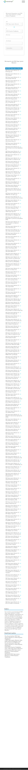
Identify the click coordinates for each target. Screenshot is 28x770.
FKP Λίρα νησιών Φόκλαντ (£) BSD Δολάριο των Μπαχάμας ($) (13, 214)
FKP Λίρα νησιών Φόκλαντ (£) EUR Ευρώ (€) (13, 71)
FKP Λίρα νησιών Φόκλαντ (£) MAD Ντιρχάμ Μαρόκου (13, 450)
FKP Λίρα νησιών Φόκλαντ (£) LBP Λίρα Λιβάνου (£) (13, 251)
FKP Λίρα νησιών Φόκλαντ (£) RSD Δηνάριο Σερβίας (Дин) (13, 105)
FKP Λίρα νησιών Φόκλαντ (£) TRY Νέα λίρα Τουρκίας (13, 132)
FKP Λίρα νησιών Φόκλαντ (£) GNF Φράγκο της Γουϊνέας (13, 530)
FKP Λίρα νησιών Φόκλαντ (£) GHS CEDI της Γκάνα (13, 526)
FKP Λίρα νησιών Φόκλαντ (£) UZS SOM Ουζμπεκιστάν (13, 592)
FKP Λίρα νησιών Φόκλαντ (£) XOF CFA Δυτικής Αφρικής (13, 186)
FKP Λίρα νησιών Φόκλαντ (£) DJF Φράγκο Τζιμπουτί (13, 513)
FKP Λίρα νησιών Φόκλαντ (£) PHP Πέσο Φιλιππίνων (13, 364)
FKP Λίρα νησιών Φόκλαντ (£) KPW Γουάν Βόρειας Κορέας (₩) (13, 437)
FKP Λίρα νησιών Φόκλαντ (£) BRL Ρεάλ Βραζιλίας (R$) (13, 499)
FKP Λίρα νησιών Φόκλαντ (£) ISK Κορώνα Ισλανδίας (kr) (13, 430)
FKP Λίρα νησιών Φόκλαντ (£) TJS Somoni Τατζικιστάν (13, 567)
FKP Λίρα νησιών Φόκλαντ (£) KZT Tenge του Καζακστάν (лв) (13, 333)
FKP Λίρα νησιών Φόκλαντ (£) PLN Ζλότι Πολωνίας (13, 115)
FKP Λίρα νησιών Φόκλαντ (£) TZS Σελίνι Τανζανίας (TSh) (13, 207)
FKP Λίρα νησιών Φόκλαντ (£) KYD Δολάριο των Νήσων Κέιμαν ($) (14, 310)
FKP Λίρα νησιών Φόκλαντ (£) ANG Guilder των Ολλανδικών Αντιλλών (13, 265)
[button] (21, 24)
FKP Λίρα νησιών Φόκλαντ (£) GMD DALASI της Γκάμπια (13, 423)
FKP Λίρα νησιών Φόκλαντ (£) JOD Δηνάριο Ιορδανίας (13, 244)
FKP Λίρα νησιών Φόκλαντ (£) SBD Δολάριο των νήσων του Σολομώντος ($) (13, 475)
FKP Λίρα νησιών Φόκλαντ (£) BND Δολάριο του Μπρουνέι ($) (13, 159)
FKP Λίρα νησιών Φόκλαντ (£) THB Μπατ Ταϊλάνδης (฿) (13, 482)
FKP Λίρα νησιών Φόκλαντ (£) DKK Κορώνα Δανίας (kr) (13, 316)
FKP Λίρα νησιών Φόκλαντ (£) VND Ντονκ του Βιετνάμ (13, 582)
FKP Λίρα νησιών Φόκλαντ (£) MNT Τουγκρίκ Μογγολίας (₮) (13, 350)
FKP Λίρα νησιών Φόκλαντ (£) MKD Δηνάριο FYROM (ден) (13, 182)
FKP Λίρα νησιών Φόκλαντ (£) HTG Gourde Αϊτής (13, 240)
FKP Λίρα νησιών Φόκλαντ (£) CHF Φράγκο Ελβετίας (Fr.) (13, 88)
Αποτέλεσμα (8, 40)
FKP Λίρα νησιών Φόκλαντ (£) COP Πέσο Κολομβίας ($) (13, 313)
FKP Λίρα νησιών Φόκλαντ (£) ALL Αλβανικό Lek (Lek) (13, 91)
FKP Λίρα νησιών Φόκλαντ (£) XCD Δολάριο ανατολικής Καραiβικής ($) (14, 148)
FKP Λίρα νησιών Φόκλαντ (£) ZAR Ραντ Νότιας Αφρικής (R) (13, 374)
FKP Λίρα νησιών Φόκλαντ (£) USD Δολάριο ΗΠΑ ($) (13, 78)
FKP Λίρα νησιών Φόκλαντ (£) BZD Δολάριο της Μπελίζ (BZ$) (13, 299)
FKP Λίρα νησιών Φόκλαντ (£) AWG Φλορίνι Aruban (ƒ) (13, 144)
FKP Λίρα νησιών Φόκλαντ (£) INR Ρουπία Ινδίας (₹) (13, 140)
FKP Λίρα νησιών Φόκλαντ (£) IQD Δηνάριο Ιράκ (13, 433)
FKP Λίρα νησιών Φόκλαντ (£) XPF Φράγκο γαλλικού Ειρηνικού (13, 523)
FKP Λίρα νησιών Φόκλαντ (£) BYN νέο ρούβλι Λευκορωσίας (13, 602)
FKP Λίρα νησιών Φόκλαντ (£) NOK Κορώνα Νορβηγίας (13, 118)
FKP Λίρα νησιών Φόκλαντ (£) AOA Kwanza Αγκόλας (13, 293)
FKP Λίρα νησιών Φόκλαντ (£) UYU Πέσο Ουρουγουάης (13, 579)
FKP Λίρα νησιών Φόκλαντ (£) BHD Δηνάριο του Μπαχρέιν (13, 296)
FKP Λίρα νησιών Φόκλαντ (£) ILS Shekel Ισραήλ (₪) (13, 330)
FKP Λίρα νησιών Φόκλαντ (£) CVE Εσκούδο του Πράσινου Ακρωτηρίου (13, 223)
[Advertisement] (14, 8)
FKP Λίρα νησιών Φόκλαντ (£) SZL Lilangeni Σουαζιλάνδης (13, 564)
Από (7, 21)
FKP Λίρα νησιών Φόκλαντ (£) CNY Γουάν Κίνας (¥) (13, 227)
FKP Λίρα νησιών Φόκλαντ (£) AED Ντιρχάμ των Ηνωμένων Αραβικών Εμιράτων (13, 136)
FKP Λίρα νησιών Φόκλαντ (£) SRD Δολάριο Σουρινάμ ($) (13, 378)
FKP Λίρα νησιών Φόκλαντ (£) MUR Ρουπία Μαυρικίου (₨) (13, 347)
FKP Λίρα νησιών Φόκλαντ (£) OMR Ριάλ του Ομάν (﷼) (13, 194)
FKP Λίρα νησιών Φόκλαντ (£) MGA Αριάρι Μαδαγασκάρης (13, 443)
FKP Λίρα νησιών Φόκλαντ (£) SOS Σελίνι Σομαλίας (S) (13, 282)
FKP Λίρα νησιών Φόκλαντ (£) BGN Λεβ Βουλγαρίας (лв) (13, 129)
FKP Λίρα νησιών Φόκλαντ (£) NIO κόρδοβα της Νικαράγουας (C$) (14, 457)
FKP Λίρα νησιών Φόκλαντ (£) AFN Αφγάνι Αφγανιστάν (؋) (13, 492)
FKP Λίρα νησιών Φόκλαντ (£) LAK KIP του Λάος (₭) (13, 176)
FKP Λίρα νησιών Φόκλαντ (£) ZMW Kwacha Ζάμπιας (13, 599)
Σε (6, 28)
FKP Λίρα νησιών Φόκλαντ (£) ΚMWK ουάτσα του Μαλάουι (13, 254)
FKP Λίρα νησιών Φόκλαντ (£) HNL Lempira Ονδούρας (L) (13, 323)
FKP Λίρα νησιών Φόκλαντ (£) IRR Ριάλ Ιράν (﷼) (13, 169)
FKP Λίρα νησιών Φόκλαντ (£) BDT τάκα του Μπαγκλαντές (13, 496)
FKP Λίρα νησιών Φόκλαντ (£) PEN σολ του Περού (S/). (13, 269)
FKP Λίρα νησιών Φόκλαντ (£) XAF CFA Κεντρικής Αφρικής (13, 162)
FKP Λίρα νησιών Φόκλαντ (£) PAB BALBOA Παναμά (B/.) (13, 361)
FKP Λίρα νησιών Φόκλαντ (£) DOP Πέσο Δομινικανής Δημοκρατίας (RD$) (14, 416)
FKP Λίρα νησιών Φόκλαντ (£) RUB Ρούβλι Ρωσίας (13, 560)
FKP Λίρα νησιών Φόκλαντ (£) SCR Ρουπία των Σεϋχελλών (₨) (13, 471)
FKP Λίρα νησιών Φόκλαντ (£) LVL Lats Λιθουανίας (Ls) (13, 440)
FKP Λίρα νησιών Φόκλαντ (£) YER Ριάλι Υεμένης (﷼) (13, 489)
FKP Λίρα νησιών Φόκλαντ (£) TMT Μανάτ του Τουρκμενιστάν (13, 596)
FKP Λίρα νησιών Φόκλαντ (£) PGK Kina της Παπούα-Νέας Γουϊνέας (14, 197)
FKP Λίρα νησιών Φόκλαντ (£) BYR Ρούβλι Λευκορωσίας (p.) (13, 401)
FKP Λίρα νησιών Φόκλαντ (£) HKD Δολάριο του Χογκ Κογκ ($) (13, 533)
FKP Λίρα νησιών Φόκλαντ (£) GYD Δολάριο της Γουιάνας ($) (13, 426)
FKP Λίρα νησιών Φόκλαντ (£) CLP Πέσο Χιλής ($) (13, 408)
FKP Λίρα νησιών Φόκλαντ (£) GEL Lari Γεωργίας (13, 237)
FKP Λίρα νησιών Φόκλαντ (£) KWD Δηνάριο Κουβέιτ (13, 337)
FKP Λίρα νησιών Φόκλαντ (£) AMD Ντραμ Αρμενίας (13, 211)
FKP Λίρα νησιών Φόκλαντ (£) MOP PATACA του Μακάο (13, 547)
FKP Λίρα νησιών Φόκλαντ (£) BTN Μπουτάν (13, 155)
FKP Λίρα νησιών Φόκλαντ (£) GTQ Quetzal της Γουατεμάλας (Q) (13, 320)
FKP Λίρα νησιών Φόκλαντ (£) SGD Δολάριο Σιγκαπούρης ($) (13, 371)
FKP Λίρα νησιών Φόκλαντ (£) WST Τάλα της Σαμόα (13, 204)
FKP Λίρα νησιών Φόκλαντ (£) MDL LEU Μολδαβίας (13, 447)
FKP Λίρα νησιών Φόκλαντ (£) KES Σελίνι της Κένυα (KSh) (13, 537)
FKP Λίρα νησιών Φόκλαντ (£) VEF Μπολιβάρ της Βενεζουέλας (13, 388)
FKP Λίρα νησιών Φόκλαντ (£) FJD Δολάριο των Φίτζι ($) (13, 420)
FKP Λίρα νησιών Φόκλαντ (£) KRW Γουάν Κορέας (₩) (13, 247)
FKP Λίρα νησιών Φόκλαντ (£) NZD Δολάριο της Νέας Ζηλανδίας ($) (13, 190)
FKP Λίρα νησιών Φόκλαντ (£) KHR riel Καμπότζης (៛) (13, 502)
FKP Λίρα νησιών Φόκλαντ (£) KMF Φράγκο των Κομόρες (13, 506)
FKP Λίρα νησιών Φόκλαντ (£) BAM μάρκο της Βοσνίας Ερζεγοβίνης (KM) (14, 218)
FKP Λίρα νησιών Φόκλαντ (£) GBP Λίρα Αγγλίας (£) (13, 81)
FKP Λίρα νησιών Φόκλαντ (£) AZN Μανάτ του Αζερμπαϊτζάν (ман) (14, 398)
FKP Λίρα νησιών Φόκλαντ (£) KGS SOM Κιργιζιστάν (13, 540)
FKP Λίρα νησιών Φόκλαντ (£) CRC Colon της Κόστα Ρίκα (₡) (13, 230)
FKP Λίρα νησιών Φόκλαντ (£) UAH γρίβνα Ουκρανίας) (13, 589)
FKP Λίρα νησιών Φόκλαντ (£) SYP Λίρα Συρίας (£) (13, 289)
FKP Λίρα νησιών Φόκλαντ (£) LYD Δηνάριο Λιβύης (13, 179)
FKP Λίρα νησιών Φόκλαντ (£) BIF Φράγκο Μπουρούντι (13, 306)
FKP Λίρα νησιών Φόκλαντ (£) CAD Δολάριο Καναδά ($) (13, 112)
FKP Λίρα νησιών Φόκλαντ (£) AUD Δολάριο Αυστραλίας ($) (13, 108)
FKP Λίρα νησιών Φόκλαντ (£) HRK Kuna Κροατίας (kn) (13, 509)
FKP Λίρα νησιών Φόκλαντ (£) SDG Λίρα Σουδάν (13, 286)
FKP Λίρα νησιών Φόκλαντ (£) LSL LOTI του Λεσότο (13, 340)
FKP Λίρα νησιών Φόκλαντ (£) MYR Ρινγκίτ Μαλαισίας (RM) (13, 344)
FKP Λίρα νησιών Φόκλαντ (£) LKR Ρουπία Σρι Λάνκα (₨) (13, 479)
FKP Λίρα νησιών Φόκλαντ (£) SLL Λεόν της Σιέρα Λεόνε (13, 279)
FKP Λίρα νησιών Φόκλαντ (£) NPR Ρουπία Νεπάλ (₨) (13, 454)
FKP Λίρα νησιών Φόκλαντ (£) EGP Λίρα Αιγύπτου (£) (13, 516)
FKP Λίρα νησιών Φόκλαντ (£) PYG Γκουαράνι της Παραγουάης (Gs (14, 464)
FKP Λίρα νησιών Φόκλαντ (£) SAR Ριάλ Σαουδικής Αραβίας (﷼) (13, 367)
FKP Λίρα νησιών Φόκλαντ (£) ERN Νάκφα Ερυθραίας (13, 234)
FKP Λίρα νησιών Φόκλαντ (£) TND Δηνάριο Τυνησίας (13, 585)
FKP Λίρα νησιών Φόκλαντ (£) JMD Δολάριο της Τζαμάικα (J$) (13, 172)
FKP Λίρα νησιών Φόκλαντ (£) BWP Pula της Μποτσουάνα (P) (13, 303)
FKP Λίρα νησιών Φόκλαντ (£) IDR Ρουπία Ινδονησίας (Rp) (13, 327)
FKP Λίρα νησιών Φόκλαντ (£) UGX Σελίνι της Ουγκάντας (13, 575)
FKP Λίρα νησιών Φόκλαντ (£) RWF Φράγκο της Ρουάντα (13, 201)
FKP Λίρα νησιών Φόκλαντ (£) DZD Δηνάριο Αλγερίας (13, 391)
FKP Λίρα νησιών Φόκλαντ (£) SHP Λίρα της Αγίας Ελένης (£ (13, 467)
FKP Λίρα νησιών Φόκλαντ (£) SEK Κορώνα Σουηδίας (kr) (13, 122)
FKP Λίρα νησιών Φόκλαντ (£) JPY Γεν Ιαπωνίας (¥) (13, 101)
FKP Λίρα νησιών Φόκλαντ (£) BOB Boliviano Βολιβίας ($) (13, 405)
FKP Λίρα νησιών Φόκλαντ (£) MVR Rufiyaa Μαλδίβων (13, 550)
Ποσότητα (8, 34)
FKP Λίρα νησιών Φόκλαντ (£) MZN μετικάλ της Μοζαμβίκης (13, 261)
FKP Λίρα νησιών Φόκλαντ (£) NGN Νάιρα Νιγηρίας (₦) (13, 357)
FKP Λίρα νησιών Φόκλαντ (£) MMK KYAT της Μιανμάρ (13, 354)
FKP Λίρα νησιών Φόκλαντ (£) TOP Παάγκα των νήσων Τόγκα (13, 384)
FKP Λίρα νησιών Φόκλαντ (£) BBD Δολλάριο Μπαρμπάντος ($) (13, 152)
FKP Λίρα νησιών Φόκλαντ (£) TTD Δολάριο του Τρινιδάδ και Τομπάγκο (13, 571)
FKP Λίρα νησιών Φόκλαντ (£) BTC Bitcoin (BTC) (13, 84)
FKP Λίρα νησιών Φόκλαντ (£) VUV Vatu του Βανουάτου (13, 485)
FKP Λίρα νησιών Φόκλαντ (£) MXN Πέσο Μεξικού (13, 554)
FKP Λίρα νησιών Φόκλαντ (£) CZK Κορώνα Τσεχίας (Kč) (13, 125)
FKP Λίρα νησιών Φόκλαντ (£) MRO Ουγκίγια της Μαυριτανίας (13, 257)
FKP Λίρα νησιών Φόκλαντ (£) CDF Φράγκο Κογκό (13, 412)
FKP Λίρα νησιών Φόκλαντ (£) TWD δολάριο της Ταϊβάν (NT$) (13, 381)
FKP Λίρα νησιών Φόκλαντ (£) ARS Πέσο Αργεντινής (13, 395)
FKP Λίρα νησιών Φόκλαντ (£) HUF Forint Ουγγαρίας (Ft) (13, 95)
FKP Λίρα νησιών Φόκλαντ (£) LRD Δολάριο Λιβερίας (13, 543)
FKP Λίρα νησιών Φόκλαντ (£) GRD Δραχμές (13, 74)
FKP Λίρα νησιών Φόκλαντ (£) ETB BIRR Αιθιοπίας (13, 520)
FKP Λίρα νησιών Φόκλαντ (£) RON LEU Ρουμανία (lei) (13, 98)
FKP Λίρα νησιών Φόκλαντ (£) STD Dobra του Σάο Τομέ (13, 276)
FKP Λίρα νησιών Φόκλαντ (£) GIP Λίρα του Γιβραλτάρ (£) (13, 165)
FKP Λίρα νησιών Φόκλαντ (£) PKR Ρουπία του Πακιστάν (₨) (13, 460)
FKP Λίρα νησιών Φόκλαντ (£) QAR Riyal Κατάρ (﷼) (13, 272)
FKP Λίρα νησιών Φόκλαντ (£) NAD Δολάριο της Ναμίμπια (13, 557)
